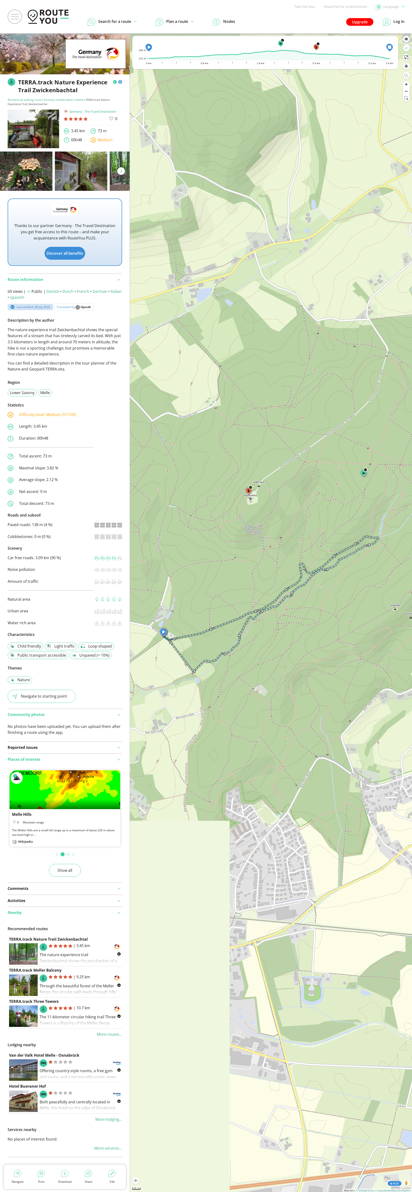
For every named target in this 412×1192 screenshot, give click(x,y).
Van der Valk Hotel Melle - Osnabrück (44, 1055)
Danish (52, 291)
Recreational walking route (24, 99)
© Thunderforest (364, 1190)
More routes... (109, 1034)
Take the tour (304, 6)
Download (65, 1182)
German (100, 291)
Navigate (18, 1182)
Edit (112, 1182)
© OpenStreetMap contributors (393, 1190)
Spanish (17, 297)
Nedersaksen (66, 99)
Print (41, 1182)
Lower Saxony (22, 392)
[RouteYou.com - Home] (48, 17)
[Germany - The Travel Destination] (95, 61)
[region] (271, 612)
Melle (79, 99)
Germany (49, 99)
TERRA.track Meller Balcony (35, 970)
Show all (64, 870)
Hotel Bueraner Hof (27, 1086)
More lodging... (108, 1119)
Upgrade (360, 22)
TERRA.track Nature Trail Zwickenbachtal (48, 939)
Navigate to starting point (44, 696)
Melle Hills (21, 814)
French (83, 291)
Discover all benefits (64, 253)
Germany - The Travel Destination (92, 111)
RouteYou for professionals (345, 6)
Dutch (67, 291)
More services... (108, 1148)
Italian (116, 291)
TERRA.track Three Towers (34, 1001)
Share (89, 1182)
